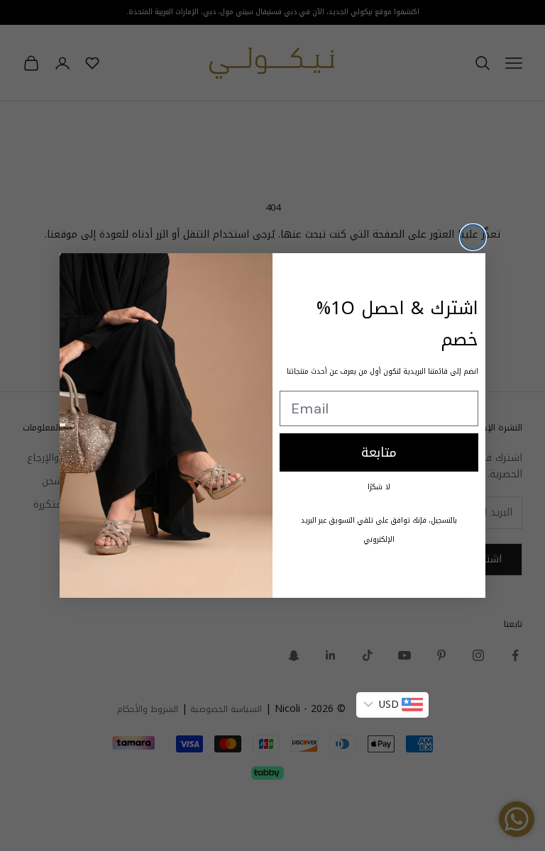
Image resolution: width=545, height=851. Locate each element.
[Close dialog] (473, 237)
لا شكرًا (379, 487)
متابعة (379, 452)
